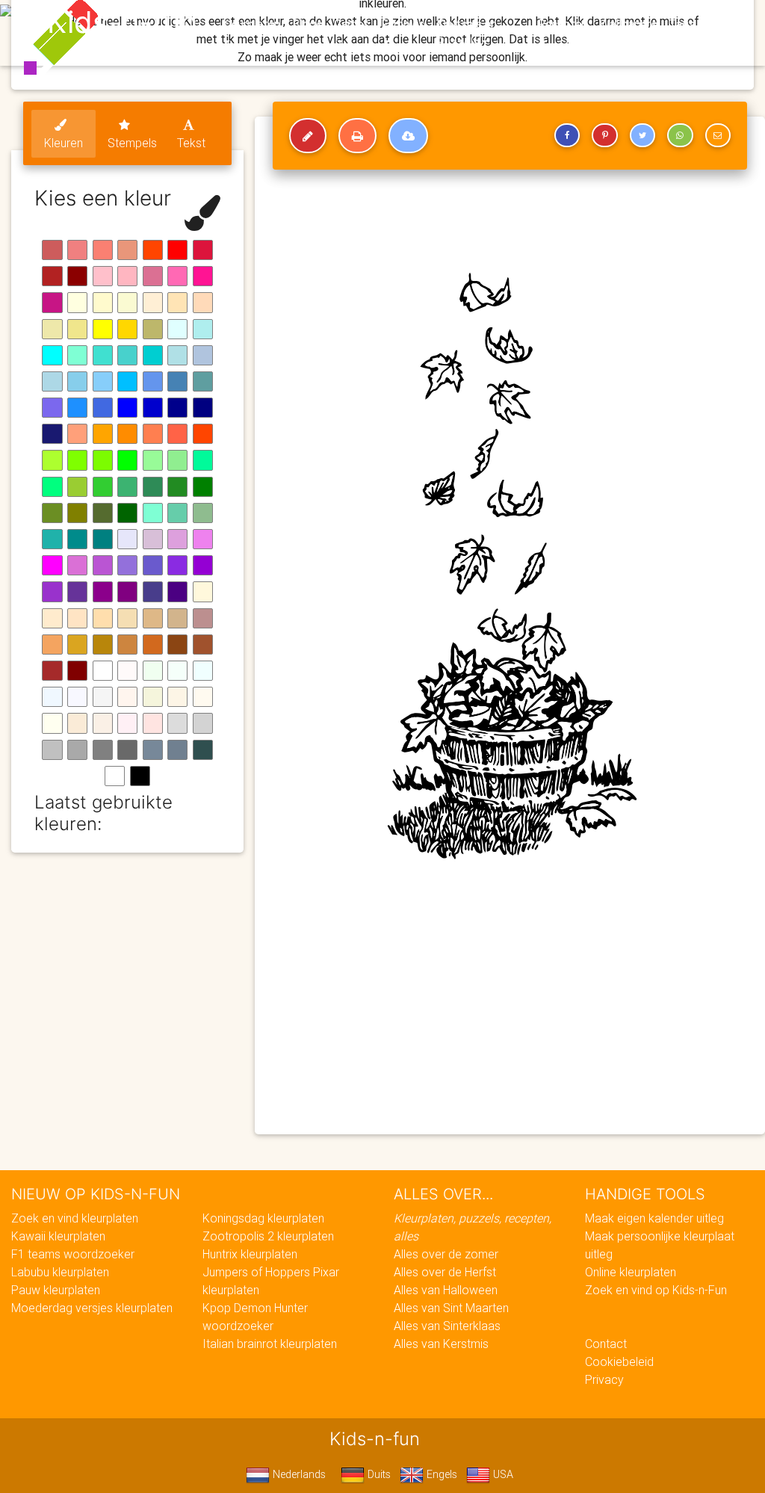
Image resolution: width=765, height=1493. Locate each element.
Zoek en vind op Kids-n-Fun (656, 1289)
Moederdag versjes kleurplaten (92, 1307)
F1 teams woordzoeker (72, 1253)
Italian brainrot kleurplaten (269, 1343)
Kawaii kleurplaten (58, 1235)
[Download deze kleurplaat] (408, 136)
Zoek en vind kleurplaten (74, 1218)
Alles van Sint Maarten (451, 1307)
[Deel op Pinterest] (604, 135)
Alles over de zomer (446, 1253)
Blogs (307, 23)
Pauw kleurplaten (55, 1289)
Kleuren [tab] (63, 142)
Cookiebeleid (619, 1361)
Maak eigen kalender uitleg (654, 1218)
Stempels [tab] (132, 142)
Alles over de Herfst (445, 1271)
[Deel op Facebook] (567, 135)
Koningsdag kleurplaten (263, 1218)
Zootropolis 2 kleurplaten (268, 1235)
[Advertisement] (510, 1014)
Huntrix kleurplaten (249, 1253)
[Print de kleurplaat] (357, 136)
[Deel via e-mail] (718, 135)
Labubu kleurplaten (60, 1271)
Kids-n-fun (122, 22)
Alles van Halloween (446, 1289)
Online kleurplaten (630, 1271)
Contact (606, 1343)
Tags (682, 23)
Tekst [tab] (191, 142)
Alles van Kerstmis (441, 1343)
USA (501, 1474)
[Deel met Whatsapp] (680, 135)
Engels (440, 1474)
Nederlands (298, 1474)
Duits (378, 1474)
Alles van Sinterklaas (447, 1325)
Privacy (604, 1379)
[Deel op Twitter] (642, 135)
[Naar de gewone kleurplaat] (307, 136)
